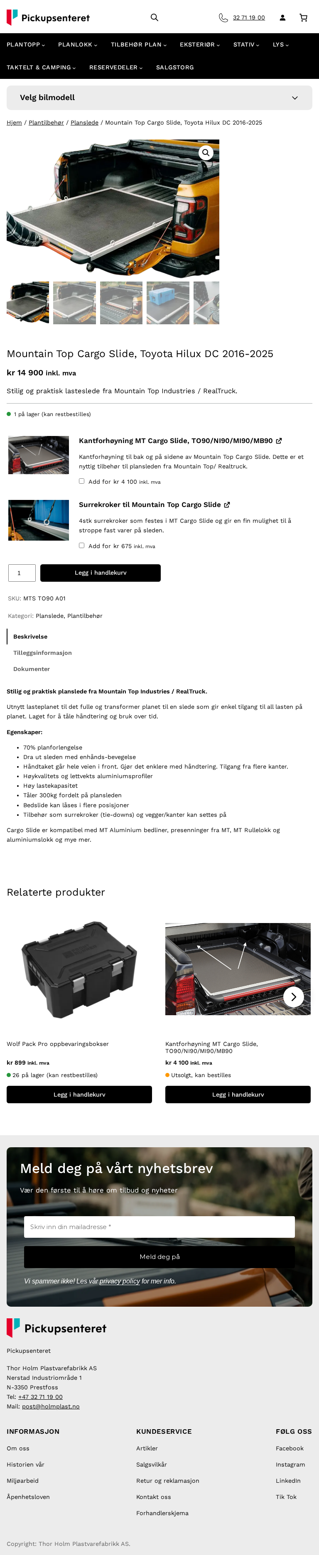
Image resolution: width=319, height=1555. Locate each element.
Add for (124, 481)
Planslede (84, 122)
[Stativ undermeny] (258, 45)
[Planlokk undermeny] (96, 45)
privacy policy (120, 1281)
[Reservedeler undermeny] (141, 68)
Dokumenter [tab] (31, 669)
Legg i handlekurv (101, 572)
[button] (206, 152)
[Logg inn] (281, 17)
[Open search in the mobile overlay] (154, 17)
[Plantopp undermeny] (43, 45)
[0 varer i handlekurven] (303, 18)
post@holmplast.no (51, 1406)
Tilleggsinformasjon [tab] (42, 652)
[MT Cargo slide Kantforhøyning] (38, 455)
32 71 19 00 (249, 17)
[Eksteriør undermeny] (218, 45)
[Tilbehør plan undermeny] (165, 45)
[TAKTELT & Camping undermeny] (74, 68)
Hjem (14, 122)
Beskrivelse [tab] (30, 636)
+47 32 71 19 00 (40, 1396)
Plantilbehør (46, 122)
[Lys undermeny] (287, 45)
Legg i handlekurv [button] (80, 1094)
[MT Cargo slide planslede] (38, 520)
